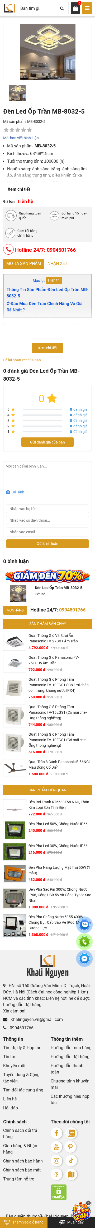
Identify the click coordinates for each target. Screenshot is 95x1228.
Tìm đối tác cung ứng (23, 1089)
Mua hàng (15, 610)
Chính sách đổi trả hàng (20, 1133)
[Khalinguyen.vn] (9, 8)
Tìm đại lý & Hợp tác (22, 1047)
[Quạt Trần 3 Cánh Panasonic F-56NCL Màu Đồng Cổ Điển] (14, 768)
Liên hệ (10, 1098)
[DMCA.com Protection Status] (71, 1192)
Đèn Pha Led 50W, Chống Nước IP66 (58, 824)
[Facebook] (56, 1133)
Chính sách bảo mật (22, 1170)
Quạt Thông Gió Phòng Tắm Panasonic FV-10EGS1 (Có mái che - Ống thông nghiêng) (57, 740)
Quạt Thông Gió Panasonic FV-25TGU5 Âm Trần (53, 660)
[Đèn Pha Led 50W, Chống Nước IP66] (14, 830)
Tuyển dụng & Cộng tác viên (21, 1078)
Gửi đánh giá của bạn (47, 442)
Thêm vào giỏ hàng (28, 1222)
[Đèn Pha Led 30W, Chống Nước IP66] (14, 852)
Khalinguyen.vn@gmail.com (36, 1019)
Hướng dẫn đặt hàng (70, 1056)
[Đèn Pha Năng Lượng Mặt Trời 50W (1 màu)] (14, 874)
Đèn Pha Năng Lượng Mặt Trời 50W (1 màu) (59, 870)
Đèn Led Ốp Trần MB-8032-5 (58, 588)
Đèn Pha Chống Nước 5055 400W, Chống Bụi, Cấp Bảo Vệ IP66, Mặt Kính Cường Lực (59, 922)
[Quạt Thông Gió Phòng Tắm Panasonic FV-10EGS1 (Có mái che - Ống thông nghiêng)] (14, 743)
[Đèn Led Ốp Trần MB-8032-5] (18, 593)
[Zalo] (71, 1133)
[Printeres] (70, 1147)
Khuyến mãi (14, 1065)
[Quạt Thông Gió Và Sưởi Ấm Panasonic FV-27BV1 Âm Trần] (14, 642)
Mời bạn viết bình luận (21, 138)
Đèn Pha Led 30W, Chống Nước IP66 (58, 846)
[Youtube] (56, 1147)
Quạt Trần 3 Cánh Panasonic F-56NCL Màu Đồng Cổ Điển (59, 764)
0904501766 (21, 1027)
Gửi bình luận (47, 543)
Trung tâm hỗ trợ (18, 1179)
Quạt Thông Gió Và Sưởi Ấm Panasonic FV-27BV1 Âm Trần (53, 638)
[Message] (84, 961)
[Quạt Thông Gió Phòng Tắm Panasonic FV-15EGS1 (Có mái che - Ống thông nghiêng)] (14, 715)
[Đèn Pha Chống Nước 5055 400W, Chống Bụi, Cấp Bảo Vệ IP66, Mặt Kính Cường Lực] (14, 925)
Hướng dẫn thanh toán (67, 1069)
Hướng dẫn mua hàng (71, 1047)
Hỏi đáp (10, 1107)
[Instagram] (56, 1160)
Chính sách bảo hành (23, 1161)
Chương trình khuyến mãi (70, 1084)
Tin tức (9, 1056)
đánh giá (79, 409)
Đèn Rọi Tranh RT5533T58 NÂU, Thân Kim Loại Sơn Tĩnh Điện (58, 805)
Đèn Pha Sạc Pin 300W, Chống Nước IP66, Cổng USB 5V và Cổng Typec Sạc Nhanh (59, 895)
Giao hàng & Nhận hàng (20, 1149)
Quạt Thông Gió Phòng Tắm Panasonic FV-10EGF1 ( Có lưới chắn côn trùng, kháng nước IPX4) (58, 685)
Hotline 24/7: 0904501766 (45, 250)
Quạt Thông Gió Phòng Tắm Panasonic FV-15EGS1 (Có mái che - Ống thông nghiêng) (57, 712)
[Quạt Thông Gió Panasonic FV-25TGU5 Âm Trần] (14, 664)
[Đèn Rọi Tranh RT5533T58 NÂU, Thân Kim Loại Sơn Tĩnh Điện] (14, 808)
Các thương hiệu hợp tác (70, 1099)
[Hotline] (84, 944)
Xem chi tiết (19, 189)
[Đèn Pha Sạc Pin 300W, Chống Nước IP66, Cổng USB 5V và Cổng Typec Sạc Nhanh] (14, 898)
